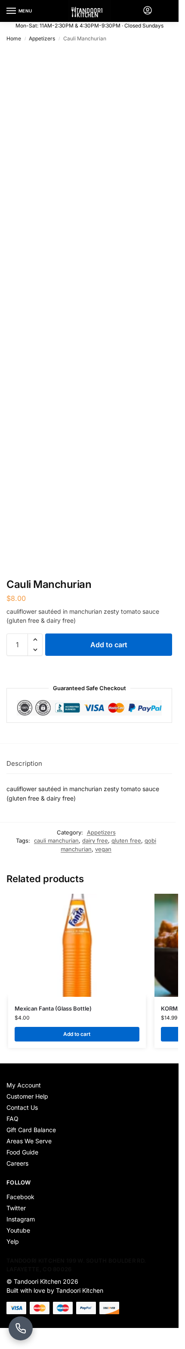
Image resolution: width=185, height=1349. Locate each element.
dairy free (95, 840)
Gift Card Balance (31, 1129)
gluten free (126, 840)
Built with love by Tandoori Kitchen (55, 1290)
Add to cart (108, 644)
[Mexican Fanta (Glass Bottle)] (77, 945)
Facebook (20, 1196)
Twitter (16, 1208)
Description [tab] (24, 763)
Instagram (20, 1219)
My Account (23, 1085)
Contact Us (22, 1107)
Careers (17, 1163)
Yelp (12, 1241)
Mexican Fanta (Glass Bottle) (53, 1008)
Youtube (18, 1230)
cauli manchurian (56, 840)
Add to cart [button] (76, 1034)
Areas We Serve (29, 1141)
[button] (35, 639)
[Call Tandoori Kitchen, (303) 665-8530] (21, 1328)
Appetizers (42, 38)
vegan (103, 849)
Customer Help (27, 1096)
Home (13, 38)
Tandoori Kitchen (37, 1281)
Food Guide (22, 1152)
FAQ (12, 1118)
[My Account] (147, 11)
